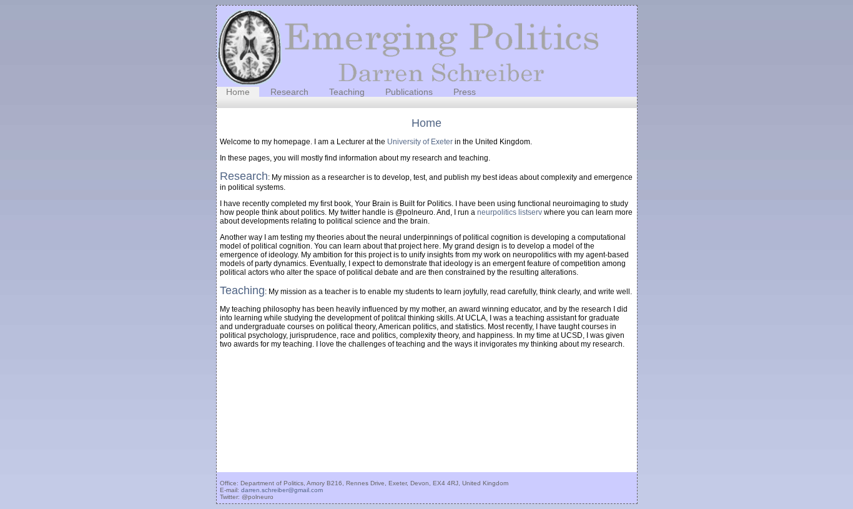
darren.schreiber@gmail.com (282, 490)
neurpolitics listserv (509, 212)
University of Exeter (420, 141)
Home (238, 92)
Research (289, 92)
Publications (409, 92)
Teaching (347, 92)
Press (464, 92)
